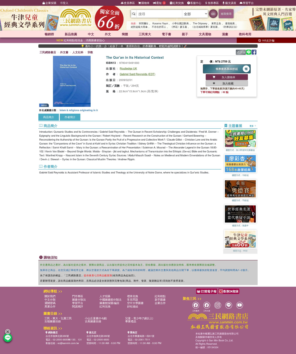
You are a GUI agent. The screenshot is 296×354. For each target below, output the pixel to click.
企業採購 (50, 3)
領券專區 (213, 3)
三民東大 (145, 34)
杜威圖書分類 (49, 110)
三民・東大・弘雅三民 (58, 318)
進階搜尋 (226, 14)
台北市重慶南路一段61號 (141, 336)
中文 (91, 34)
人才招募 (105, 296)
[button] (240, 252)
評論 (242, 52)
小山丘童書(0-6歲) (96, 318)
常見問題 (132, 299)
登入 (65, 3)
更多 (252, 125)
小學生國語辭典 (180, 23)
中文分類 (50, 299)
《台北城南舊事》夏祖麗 (204, 26)
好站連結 (132, 306)
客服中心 (195, 3)
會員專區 (129, 3)
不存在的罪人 (159, 26)
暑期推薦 (230, 23)
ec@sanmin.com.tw (68, 343)
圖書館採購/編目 (109, 303)
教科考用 (245, 34)
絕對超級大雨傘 (139, 26)
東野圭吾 (216, 23)
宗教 (90, 52)
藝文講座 (230, 3)
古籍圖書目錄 (52, 321)
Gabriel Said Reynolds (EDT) (137, 74)
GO (213, 14)
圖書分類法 (79, 299)
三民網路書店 (48, 52)
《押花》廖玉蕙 (178, 26)
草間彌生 (143, 23)
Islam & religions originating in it (79, 110)
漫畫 (225, 34)
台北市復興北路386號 (57, 336)
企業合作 (160, 303)
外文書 (64, 52)
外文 (108, 34)
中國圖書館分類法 (110, 299)
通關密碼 (50, 303)
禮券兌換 (132, 296)
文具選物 (205, 34)
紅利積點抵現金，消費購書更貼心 (81, 40)
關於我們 (50, 296)
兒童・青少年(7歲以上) (139, 318)
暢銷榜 (49, 34)
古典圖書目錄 (93, 321)
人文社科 (77, 52)
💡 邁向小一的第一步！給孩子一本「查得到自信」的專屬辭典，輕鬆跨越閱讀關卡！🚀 (122, 46)
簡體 (125, 34)
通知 (160, 3)
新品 (71, 34)
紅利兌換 (178, 3)
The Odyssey (200, 23)
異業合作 (50, 306)
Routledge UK (128, 68)
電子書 (166, 34)
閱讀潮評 (77, 306)
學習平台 (248, 3)
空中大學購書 (135, 303)
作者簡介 (70, 117)
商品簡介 (48, 117)
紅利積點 (160, 296)
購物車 (145, 3)
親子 (185, 34)
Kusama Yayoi (160, 23)
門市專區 (77, 296)
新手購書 (160, 299)
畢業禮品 (130, 321)
